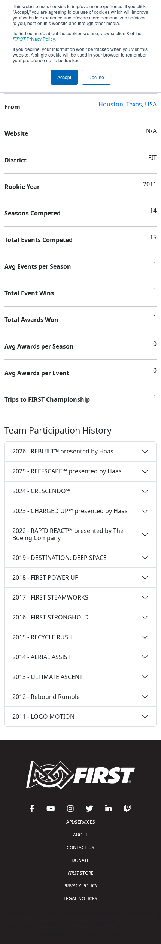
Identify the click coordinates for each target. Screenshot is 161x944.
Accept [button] (64, 77)
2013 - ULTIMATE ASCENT (47, 677)
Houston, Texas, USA (127, 104)
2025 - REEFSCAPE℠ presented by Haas (67, 471)
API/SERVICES (80, 822)
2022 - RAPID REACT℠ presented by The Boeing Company (68, 534)
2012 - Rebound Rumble (46, 697)
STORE (81, 873)
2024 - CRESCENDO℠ (41, 491)
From (12, 107)
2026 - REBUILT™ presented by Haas (62, 451)
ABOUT (80, 835)
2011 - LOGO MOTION (43, 716)
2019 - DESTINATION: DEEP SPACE (59, 558)
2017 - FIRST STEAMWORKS (50, 597)
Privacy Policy (34, 39)
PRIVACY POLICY (80, 886)
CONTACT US (80, 847)
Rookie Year (22, 187)
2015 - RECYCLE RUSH (42, 637)
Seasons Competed (32, 213)
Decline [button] (96, 77)
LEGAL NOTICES (80, 898)
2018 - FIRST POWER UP (45, 577)
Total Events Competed (38, 240)
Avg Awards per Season (39, 346)
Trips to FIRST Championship (47, 399)
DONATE (80, 860)
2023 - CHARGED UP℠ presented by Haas (70, 511)
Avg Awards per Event (36, 373)
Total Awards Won (31, 320)
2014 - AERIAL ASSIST (41, 657)
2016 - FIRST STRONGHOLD (50, 617)
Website (16, 133)
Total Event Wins (29, 293)
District (15, 160)
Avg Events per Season (37, 266)
